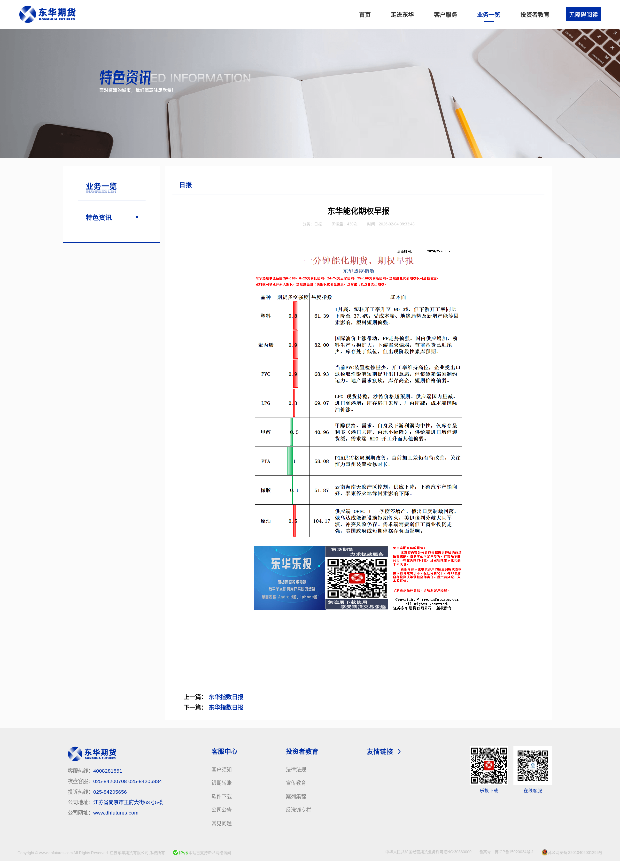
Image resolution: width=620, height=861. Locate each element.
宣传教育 (296, 783)
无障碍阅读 (583, 14)
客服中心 (224, 751)
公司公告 (221, 810)
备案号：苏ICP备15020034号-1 (506, 852)
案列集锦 (296, 796)
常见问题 (221, 823)
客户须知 (221, 769)
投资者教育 (302, 751)
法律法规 (296, 769)
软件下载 (221, 796)
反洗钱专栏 (298, 810)
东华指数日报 (226, 697)
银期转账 (221, 783)
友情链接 (380, 751)
